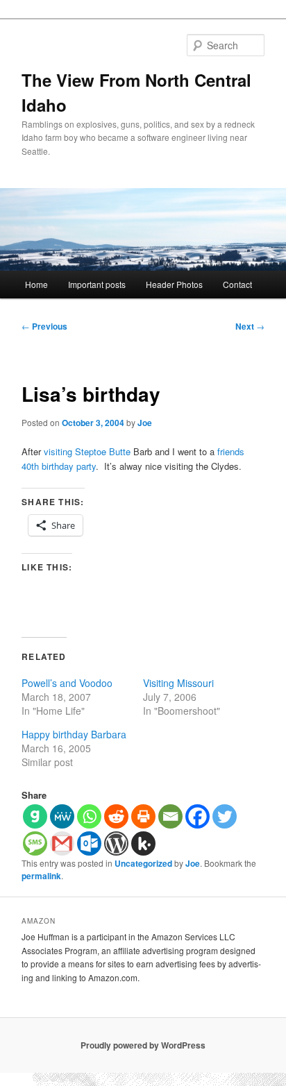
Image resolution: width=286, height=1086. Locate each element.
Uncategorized (143, 863)
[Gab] (35, 816)
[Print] (143, 816)
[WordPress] (116, 843)
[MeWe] (62, 816)
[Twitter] (224, 816)
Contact (237, 284)
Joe (144, 422)
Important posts (97, 284)
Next (249, 326)
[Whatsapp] (89, 816)
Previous (44, 326)
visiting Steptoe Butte (87, 451)
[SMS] (35, 843)
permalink (41, 875)
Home (36, 284)
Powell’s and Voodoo (67, 683)
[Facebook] (197, 816)
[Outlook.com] (89, 843)
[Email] (170, 816)
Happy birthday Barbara (74, 734)
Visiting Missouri (178, 683)
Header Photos (174, 284)
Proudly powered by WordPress (143, 1045)
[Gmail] (62, 843)
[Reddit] (116, 816)
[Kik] (143, 843)
